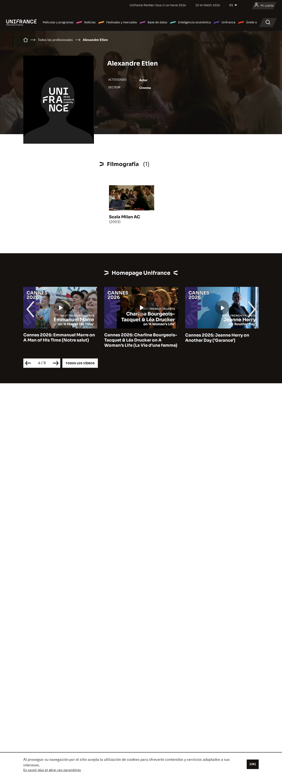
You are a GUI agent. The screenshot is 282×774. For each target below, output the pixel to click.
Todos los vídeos (80, 363)
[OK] (253, 764)
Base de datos (157, 22)
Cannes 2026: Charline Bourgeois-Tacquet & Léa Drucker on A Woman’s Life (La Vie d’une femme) (140, 340)
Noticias (90, 22)
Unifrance (228, 22)
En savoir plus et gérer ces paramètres (52, 770)
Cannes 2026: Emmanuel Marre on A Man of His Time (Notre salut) (59, 338)
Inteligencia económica (194, 22)
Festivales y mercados (121, 22)
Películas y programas (58, 22)
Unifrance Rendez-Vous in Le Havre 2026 (158, 5)
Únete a (251, 22)
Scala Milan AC (124, 217)
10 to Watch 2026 (207, 5)
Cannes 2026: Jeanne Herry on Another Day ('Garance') (217, 338)
